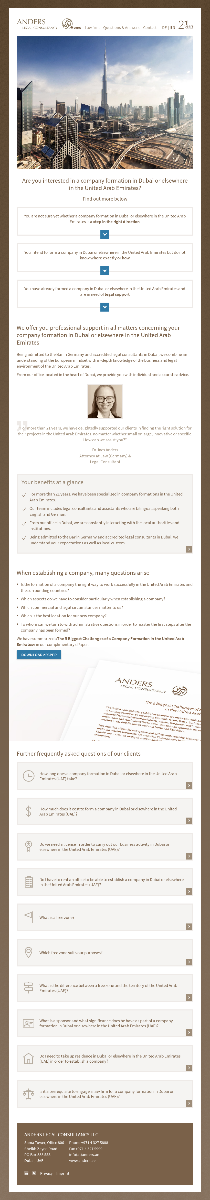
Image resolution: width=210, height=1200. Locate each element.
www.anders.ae (82, 1160)
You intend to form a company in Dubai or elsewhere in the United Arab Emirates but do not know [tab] (104, 255)
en (172, 27)
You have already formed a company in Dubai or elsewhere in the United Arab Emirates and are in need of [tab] (104, 291)
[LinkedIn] (26, 1173)
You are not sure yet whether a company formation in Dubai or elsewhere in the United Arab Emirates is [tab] (105, 218)
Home (76, 27)
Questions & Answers (121, 27)
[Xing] (34, 1173)
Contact (149, 27)
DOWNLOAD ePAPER (39, 654)
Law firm (92, 27)
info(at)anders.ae (84, 1154)
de (164, 27)
